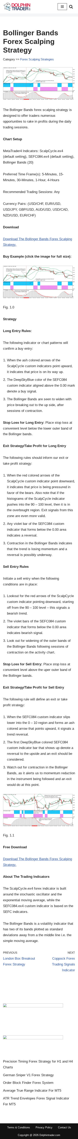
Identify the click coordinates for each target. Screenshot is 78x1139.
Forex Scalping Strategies (37, 59)
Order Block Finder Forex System (28, 1083)
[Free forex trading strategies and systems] (17, 7)
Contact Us (64, 1127)
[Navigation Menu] (62, 6)
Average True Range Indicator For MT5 (32, 1090)
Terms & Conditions (18, 1127)
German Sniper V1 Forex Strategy (28, 1075)
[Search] (71, 7)
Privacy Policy (44, 1127)
